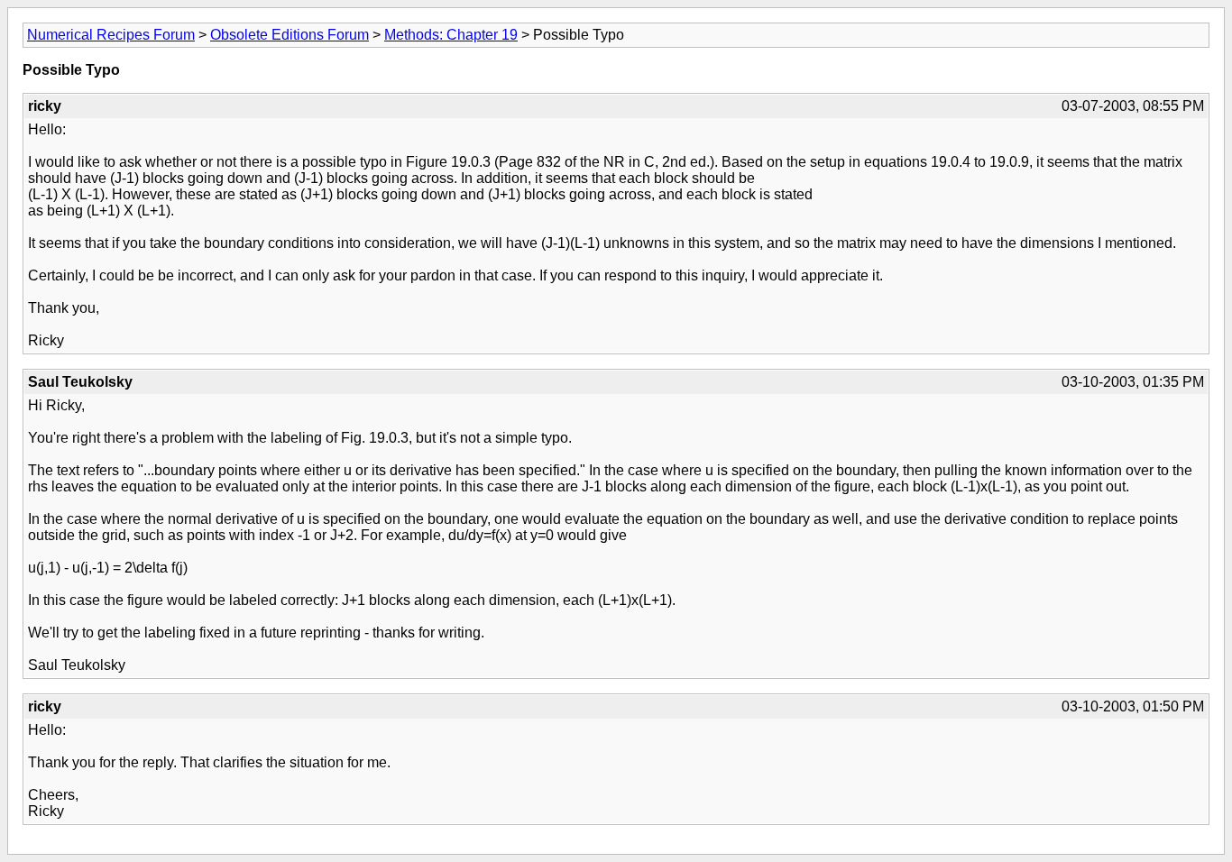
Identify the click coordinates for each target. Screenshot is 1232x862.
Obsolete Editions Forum (289, 34)
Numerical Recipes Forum (111, 34)
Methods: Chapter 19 (451, 34)
